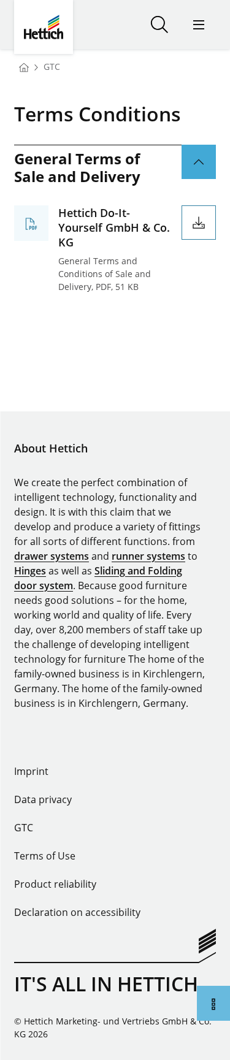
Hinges (30, 571)
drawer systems (51, 556)
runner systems (148, 556)
